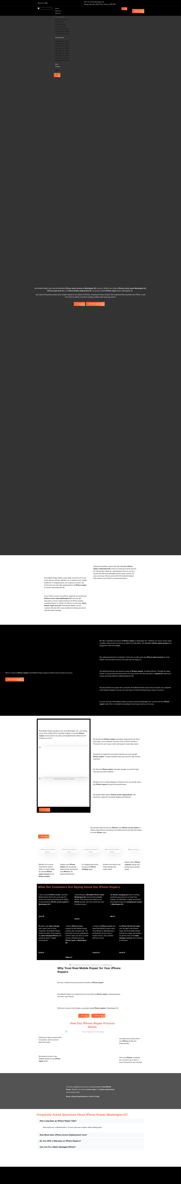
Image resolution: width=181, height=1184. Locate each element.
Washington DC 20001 (62, 41)
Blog (56, 64)
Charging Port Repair (61, 29)
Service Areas (59, 37)
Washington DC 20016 (62, 60)
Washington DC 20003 (62, 46)
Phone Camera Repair (62, 33)
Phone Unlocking (60, 26)
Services (58, 13)
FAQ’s (57, 70)
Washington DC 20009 (62, 48)
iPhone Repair (59, 17)
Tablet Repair (59, 21)
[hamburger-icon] (124, 8)
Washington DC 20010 (62, 51)
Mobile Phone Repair (61, 19)
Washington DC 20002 (62, 43)
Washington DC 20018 (62, 55)
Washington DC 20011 (62, 53)
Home (57, 8)
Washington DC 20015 (62, 58)
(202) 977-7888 (42, 3)
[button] (90, 1120)
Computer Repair (60, 24)
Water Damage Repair (62, 31)
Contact (57, 66)
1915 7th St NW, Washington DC (94, 2)
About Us (58, 11)
